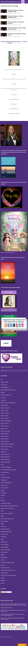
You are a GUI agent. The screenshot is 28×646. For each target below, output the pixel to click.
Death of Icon (4, 451)
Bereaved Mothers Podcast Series (8, 389)
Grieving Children (5, 487)
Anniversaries (4, 384)
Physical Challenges (5, 529)
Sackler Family (4, 541)
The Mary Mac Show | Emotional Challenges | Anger (15, 11)
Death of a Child (4, 410)
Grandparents (4, 480)
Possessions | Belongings (6, 531)
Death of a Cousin (5, 413)
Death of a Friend (4, 418)
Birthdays (3, 392)
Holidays (3, 490)
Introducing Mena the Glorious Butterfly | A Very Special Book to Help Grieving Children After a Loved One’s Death (13, 604)
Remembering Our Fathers (7, 607)
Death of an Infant (5, 441)
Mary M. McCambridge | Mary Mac (10, 2)
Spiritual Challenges (5, 549)
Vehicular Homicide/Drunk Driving (8, 575)
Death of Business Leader (6, 446)
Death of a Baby (4, 405)
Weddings (3, 580)
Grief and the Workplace (6, 482)
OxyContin (3, 526)
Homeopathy (4, 493)
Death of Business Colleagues (7, 444)
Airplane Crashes (4, 382)
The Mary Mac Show (5, 567)
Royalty (2, 539)
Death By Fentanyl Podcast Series (8, 402)
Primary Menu (26, 1)
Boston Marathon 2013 (6, 395)
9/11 (2, 379)
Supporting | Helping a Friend (7, 562)
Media (2, 511)
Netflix (2, 523)
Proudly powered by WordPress (7, 636)
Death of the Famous (5, 456)
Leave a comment (18, 13)
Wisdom (2, 583)
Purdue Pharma (4, 534)
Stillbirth (3, 554)
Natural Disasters (5, 521)
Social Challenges (4, 547)
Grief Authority (4, 485)
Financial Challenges (5, 477)
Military (2, 516)
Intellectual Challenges (6, 503)
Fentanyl (3, 474)
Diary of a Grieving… (5, 459)
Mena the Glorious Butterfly (7, 513)
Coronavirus (3, 400)
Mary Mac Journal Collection (7, 508)
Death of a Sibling (5, 433)
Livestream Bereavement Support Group (10, 505)
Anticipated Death (5, 387)
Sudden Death (4, 557)
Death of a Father (4, 415)
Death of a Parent (5, 426)
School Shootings (4, 544)
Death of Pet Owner (5, 454)
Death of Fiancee (4, 449)
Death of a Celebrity (5, 407)
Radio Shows (3, 536)
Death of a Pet (4, 428)
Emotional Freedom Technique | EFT (9, 469)
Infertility (3, 500)
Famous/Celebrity (5, 472)
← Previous (9, 43)
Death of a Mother (5, 423)
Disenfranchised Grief (6, 462)
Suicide (2, 560)
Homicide (3, 495)
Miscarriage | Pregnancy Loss (7, 518)
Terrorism (3, 565)
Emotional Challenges (5, 467)
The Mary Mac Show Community (8, 570)
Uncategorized (4, 572)
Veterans (3, 578)
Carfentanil (3, 397)
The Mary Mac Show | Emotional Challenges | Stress (15, 16)
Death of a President (5, 431)
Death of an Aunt (4, 438)
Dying (2, 464)
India (2, 498)
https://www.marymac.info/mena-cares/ (8, 252)
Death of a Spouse (5, 436)
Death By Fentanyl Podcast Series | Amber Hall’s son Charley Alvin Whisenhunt (12, 614)
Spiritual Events (4, 552)
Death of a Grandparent (6, 420)
